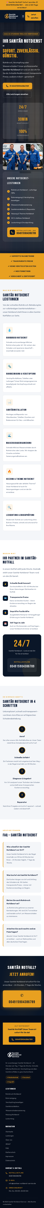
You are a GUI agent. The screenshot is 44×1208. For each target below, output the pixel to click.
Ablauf (8, 1144)
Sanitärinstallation (12, 1106)
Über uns (9, 1140)
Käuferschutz (10, 1152)
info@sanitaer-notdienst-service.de (22, 1183)
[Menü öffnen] (23, 16)
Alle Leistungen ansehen (17, 94)
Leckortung (10, 1119)
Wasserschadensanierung (15, 1110)
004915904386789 (26, 233)
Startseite (9, 1132)
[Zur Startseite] (22, 1056)
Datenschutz (10, 1160)
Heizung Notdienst (12, 1115)
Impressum (10, 1156)
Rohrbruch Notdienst (13, 1094)
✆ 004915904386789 (19, 86)
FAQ (7, 1148)
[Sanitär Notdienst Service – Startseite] (12, 16)
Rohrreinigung (11, 1098)
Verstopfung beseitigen (14, 1102)
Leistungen (10, 1136)
